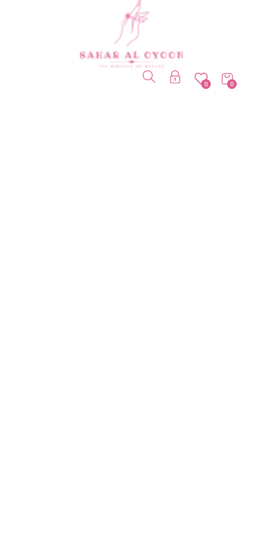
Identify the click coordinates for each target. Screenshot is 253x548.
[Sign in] (175, 79)
